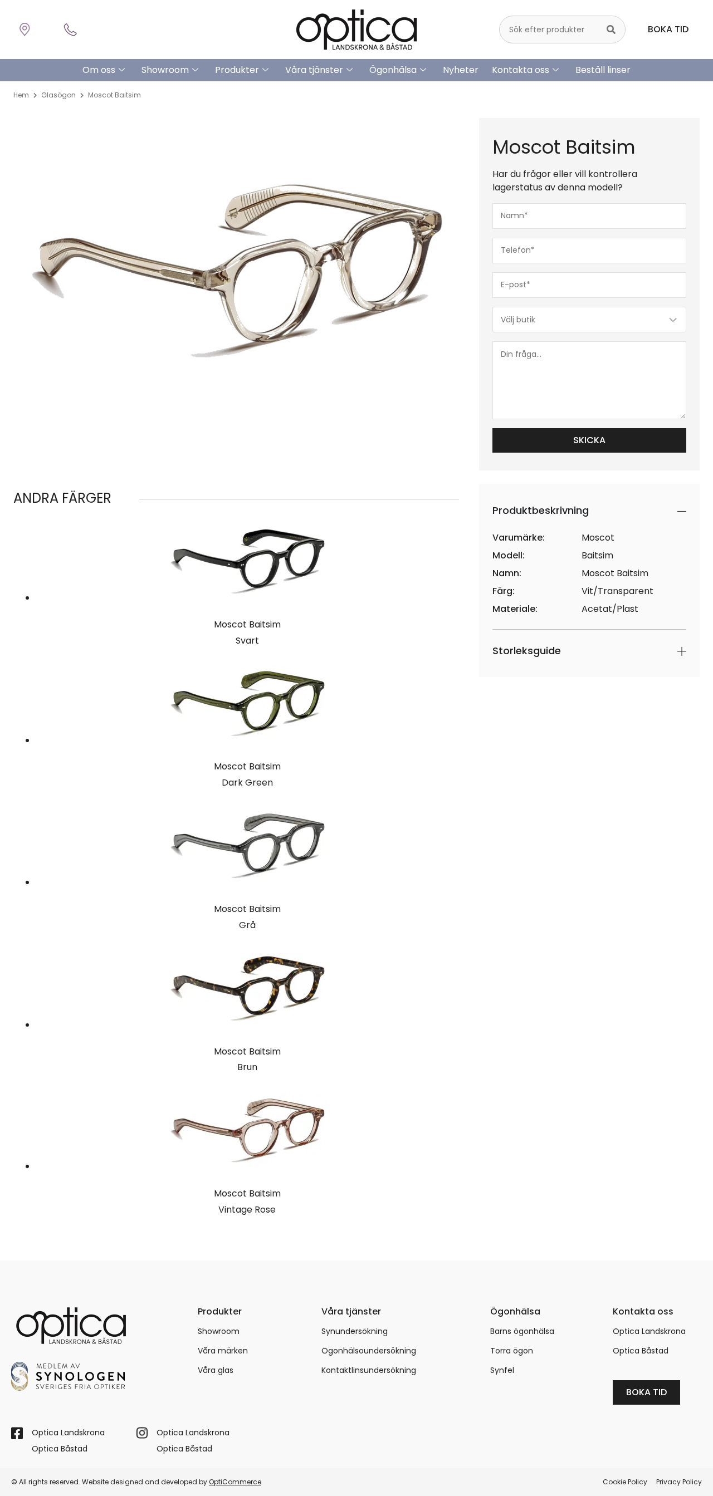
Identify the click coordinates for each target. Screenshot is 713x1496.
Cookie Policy (625, 1482)
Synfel (502, 1370)
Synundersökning (354, 1331)
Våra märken (223, 1350)
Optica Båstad (640, 1350)
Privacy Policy (679, 1482)
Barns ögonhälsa (522, 1331)
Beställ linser (603, 69)
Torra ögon (511, 1350)
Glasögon (58, 95)
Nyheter (460, 69)
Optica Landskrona (649, 1331)
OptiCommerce (235, 1482)
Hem (21, 95)
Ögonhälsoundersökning (368, 1350)
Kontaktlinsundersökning (368, 1370)
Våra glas (215, 1370)
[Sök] (611, 29)
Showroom (165, 69)
